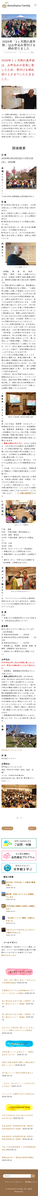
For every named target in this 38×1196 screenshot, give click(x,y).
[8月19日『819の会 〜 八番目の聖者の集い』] (4, 882)
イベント (25, 52)
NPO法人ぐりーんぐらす (12, 750)
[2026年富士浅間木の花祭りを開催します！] (4, 906)
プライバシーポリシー (14, 1182)
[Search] (33, 1176)
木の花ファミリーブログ (21, 972)
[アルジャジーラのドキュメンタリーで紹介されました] (4, 929)
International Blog (20, 1107)
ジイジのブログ (21, 1044)
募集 (32, 52)
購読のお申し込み (9, 955)
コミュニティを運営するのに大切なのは (18, 1094)
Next (33, 97)
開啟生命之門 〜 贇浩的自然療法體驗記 (18, 1157)
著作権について (31, 1182)
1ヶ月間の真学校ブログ (26, 493)
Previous (4, 97)
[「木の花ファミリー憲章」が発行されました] (4, 918)
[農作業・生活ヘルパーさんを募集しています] (4, 894)
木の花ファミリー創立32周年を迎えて (17, 1073)
